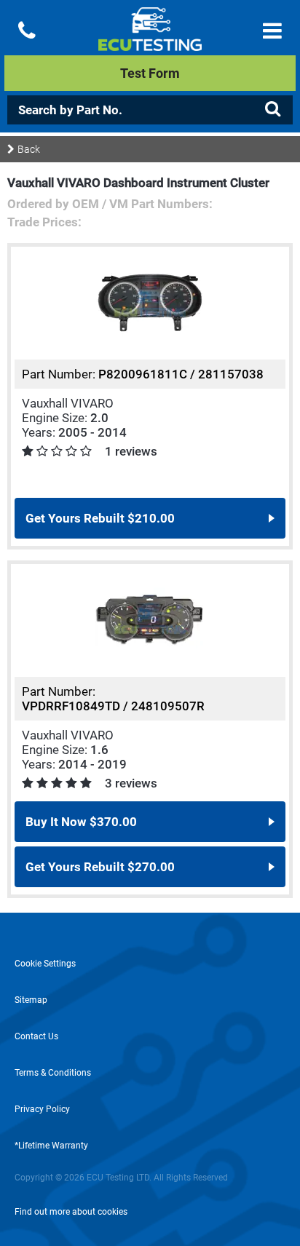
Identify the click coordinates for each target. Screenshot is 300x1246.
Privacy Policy (42, 1109)
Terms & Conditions (53, 1073)
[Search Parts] (272, 109)
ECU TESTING (150, 41)
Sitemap (31, 1000)
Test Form (150, 73)
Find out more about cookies (71, 1212)
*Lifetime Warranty (51, 1145)
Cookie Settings (45, 964)
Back (28, 149)
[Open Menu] (272, 31)
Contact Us (36, 1036)
